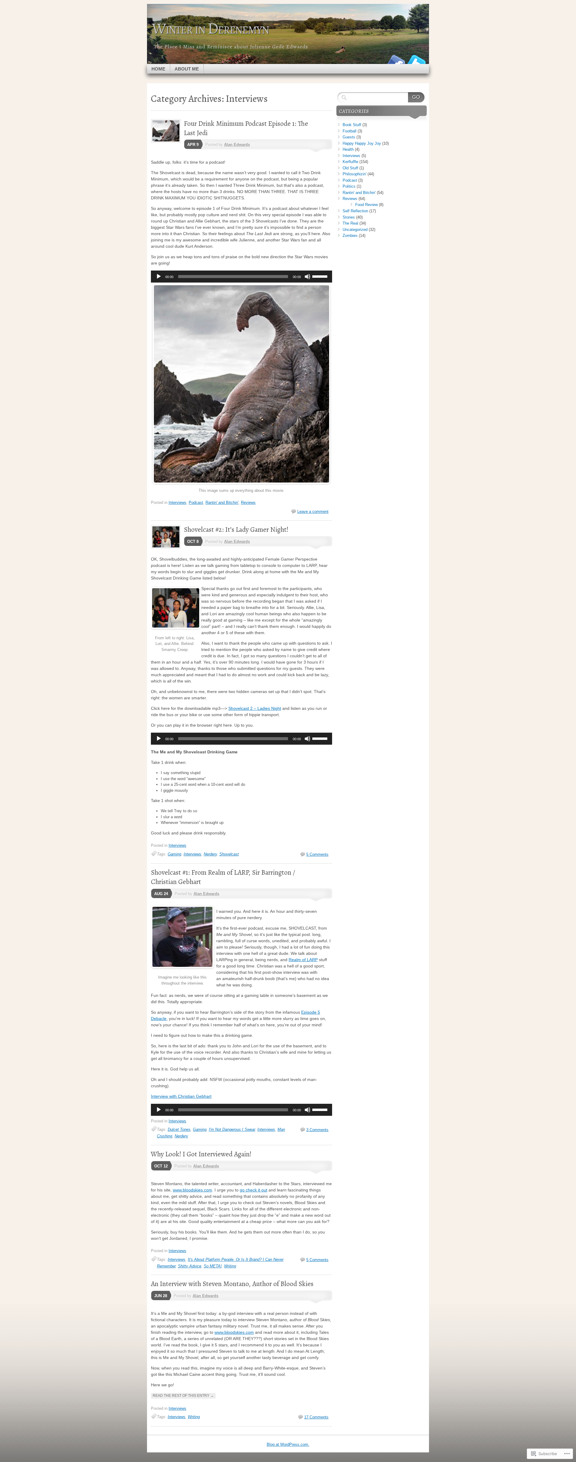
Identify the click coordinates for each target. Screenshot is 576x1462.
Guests (349, 137)
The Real (350, 223)
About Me (187, 68)
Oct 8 (193, 541)
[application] (241, 277)
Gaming (174, 854)
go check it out (253, 1190)
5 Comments (317, 854)
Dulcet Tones (179, 1129)
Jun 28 (160, 1296)
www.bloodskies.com (192, 1190)
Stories (349, 217)
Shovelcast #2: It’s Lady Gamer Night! (236, 529)
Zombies (350, 235)
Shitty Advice (189, 1266)
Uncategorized (355, 229)
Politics (349, 186)
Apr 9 (193, 144)
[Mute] (307, 277)
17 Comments (316, 1417)
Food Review (366, 204)
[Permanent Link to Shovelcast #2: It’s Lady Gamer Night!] (167, 547)
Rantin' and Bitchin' (222, 502)
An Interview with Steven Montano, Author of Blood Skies (232, 1283)
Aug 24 (161, 893)
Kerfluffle (350, 161)
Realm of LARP (303, 959)
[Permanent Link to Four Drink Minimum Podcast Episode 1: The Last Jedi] (167, 141)
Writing (230, 1266)
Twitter (416, 61)
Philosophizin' (354, 174)
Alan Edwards (237, 144)
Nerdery (210, 854)
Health (348, 149)
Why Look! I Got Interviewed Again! (201, 1154)
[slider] (320, 276)
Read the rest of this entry (183, 1396)
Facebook (395, 61)
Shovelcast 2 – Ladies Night (254, 708)
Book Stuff (352, 125)
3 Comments (317, 1130)
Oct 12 (161, 1166)
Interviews (177, 502)
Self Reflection (355, 211)
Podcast (196, 502)
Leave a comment (312, 511)
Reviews (248, 502)
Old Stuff (350, 168)
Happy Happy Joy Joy (362, 143)
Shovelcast (229, 854)
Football (349, 131)
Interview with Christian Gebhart (181, 1096)
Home (158, 68)
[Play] (159, 277)
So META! (213, 1266)
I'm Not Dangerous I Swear (232, 1129)
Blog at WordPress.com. (288, 1444)
